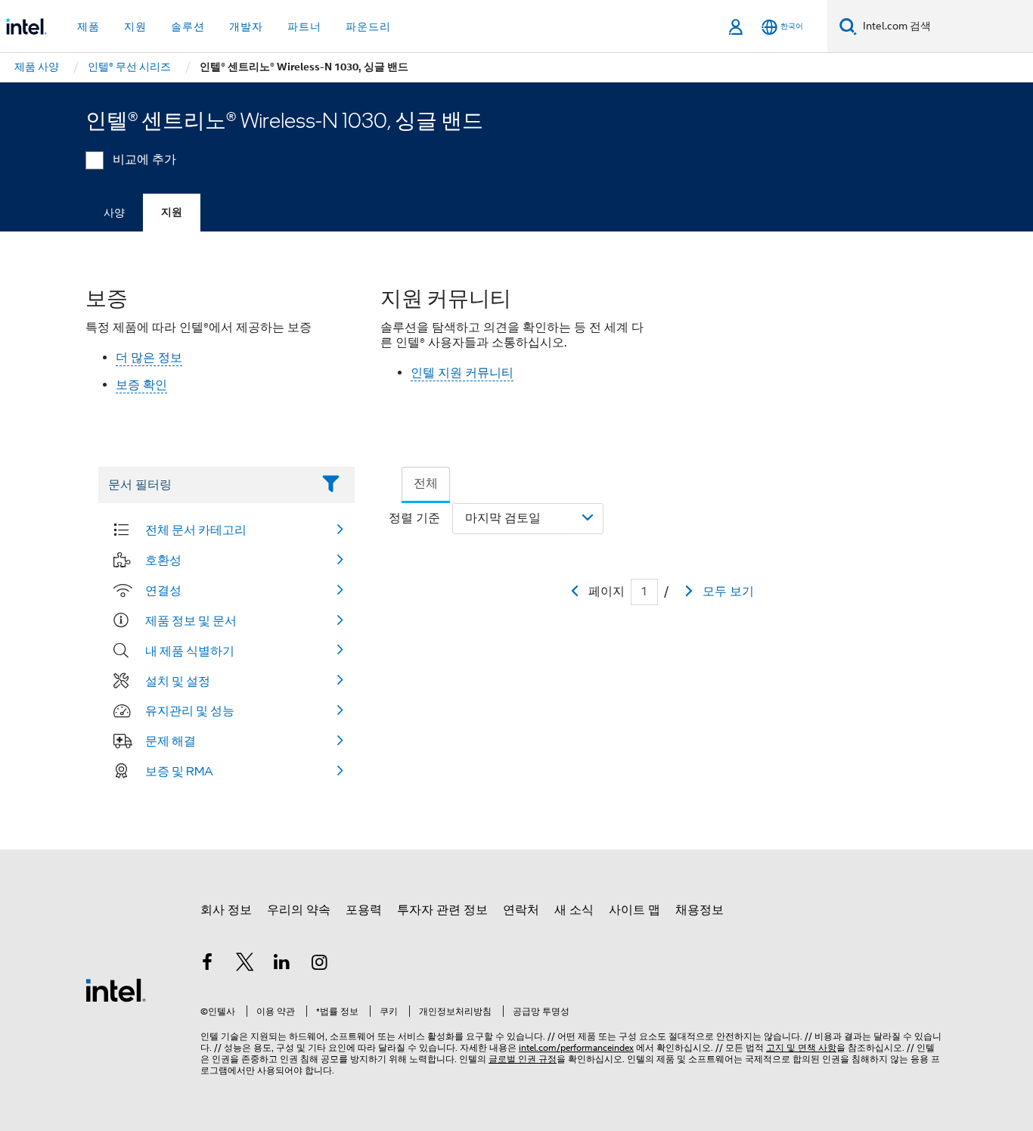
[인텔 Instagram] (320, 964)
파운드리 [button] (368, 26)
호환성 (163, 559)
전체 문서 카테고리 (196, 529)
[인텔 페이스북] (207, 964)
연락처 (521, 910)
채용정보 (699, 910)
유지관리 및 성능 (189, 710)
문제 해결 (170, 740)
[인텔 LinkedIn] (282, 964)
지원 (171, 212)
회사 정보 (226, 910)
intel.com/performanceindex (576, 1047)
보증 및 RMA (179, 770)
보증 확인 (141, 385)
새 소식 (574, 910)
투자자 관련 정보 (442, 910)
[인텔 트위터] (245, 964)
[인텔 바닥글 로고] (115, 989)
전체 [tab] (426, 483)
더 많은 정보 (149, 357)
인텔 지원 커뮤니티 (462, 373)
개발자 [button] (246, 26)
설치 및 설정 (177, 680)
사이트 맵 (634, 910)
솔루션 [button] (188, 26)
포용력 (364, 910)
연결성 (163, 590)
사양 (114, 212)
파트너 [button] (304, 26)
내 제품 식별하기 (189, 650)
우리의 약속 (298, 910)
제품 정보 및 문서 (191, 620)
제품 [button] (88, 26)
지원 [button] (135, 26)
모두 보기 (728, 591)
